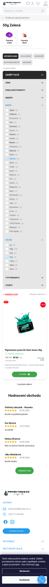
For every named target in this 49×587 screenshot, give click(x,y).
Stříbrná (14, 114)
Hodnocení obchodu (24, 396)
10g (13, 249)
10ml (13, 265)
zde (37, 564)
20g (13, 253)
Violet (13, 167)
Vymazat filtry (11, 294)
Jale (13, 203)
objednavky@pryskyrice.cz (19, 509)
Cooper (14, 215)
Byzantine (15, 207)
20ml (13, 269)
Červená (15, 126)
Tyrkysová (15, 219)
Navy (13, 191)
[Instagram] (12, 521)
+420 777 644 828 (16, 514)
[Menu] (45, 3)
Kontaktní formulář (16, 531)
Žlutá (13, 163)
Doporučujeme (10, 56)
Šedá (13, 155)
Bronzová (15, 118)
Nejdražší (39, 56)
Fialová (14, 134)
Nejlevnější (26, 56)
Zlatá (13, 110)
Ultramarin (16, 195)
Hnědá (14, 138)
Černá (14, 130)
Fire (13, 179)
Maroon (14, 175)
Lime (13, 211)
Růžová (14, 151)
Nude (13, 171)
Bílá (13, 122)
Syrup (13, 199)
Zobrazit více (24, 470)
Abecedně (27, 62)
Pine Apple (16, 231)
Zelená (14, 159)
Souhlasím (24, 580)
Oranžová (15, 147)
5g (12, 245)
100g (13, 261)
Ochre (14, 183)
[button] (41, 579)
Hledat (42, 11)
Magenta (15, 187)
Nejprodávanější (11, 62)
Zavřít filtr (12, 75)
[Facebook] (5, 521)
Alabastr (15, 227)
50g (13, 257)
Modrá (14, 142)
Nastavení (24, 571)
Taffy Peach (16, 223)
